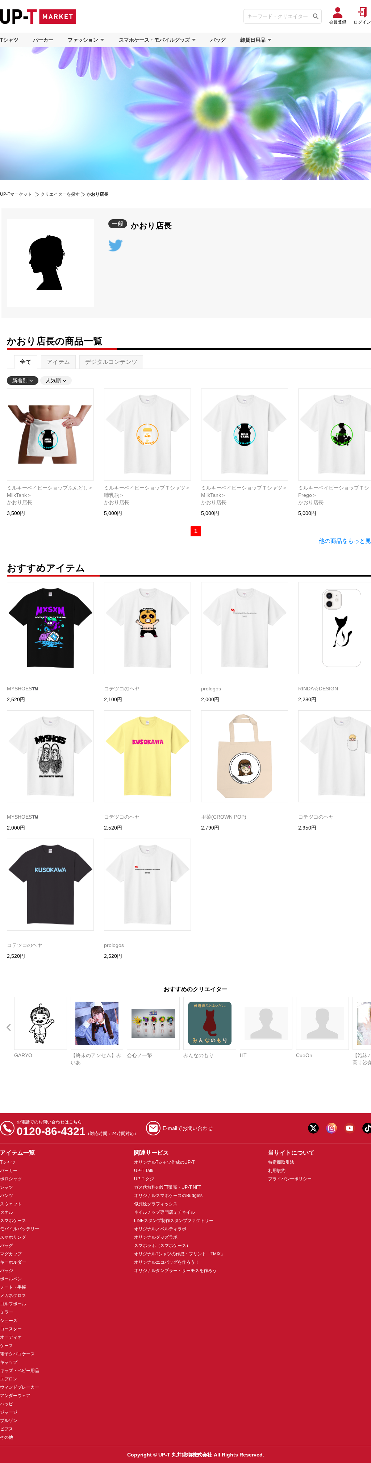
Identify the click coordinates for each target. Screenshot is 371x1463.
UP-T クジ (144, 1178)
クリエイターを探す (60, 194)
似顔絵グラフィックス (156, 1203)
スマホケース (13, 1220)
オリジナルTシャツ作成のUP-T (164, 1162)
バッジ (6, 1270)
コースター (11, 1328)
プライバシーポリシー (290, 1178)
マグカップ (11, 1253)
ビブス (6, 1428)
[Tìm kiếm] (315, 16)
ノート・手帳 (13, 1287)
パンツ (6, 1195)
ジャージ (8, 1412)
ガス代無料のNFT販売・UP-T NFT (167, 1187)
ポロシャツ (11, 1178)
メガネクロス (13, 1295)
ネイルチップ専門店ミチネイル (164, 1212)
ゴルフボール (13, 1303)
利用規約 (276, 1170)
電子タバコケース (17, 1353)
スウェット (11, 1203)
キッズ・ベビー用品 (19, 1370)
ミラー (6, 1312)
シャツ (6, 1187)
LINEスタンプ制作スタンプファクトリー (173, 1220)
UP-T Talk (143, 1170)
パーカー (43, 40)
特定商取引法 (281, 1162)
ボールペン (11, 1278)
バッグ (218, 40)
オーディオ (11, 1337)
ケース (6, 1345)
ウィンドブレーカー (19, 1387)
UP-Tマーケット (16, 194)
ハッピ (6, 1403)
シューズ (8, 1320)
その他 (6, 1437)
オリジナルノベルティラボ (160, 1228)
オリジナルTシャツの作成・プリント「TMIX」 (179, 1253)
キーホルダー (13, 1262)
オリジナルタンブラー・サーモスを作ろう (175, 1270)
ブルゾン (8, 1420)
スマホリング (13, 1237)
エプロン (8, 1378)
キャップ (8, 1362)
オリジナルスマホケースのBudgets (168, 1195)
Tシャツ (9, 40)
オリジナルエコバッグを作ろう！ (166, 1262)
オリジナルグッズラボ (156, 1237)
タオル (6, 1212)
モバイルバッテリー (19, 1228)
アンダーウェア (15, 1395)
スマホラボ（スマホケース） (162, 1245)
